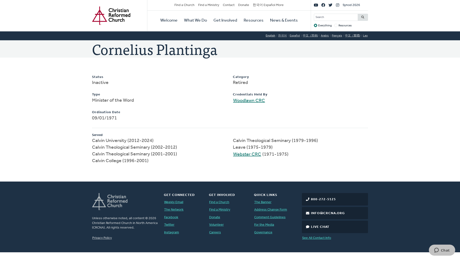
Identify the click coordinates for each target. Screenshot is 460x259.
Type (96, 94)
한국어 (282, 35)
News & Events (284, 20)
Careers (215, 232)
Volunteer (216, 225)
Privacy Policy (102, 238)
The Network (174, 210)
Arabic (325, 35)
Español (295, 35)
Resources (254, 20)
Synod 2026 (351, 5)
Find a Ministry (208, 5)
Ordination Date (106, 112)
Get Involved (225, 20)
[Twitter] (330, 5)
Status (98, 77)
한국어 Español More (268, 5)
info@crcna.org (328, 213)
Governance (263, 232)
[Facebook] (323, 5)
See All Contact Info (316, 238)
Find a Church (184, 5)
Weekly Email (173, 202)
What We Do (195, 20)
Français (337, 35)
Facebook (171, 217)
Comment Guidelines (270, 217)
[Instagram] (337, 5)
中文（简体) (310, 35)
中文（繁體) (352, 35)
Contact (229, 5)
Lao (365, 35)
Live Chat (320, 227)
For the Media (264, 225)
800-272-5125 (323, 199)
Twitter (169, 225)
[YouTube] (316, 5)
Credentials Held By (250, 94)
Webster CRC (247, 154)
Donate (243, 5)
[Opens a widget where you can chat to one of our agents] (442, 251)
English (270, 35)
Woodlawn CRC (249, 100)
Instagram (171, 232)
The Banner (262, 202)
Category (241, 77)
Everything (325, 25)
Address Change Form (270, 210)
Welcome (169, 20)
